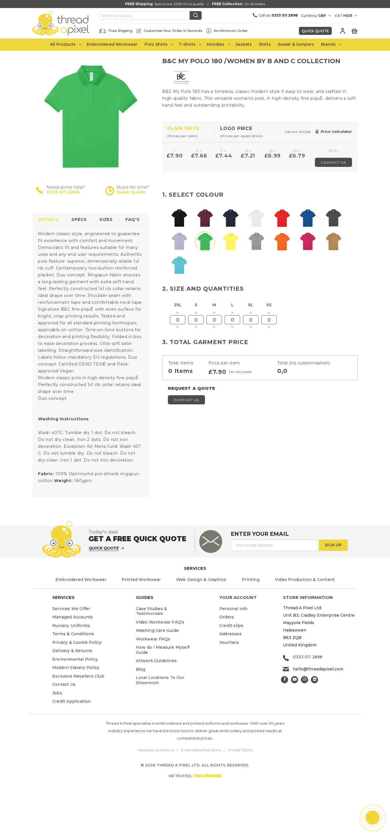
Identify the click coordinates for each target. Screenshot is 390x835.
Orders (226, 617)
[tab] (188, 132)
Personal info (233, 608)
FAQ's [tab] (132, 219)
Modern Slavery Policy (75, 667)
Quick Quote (315, 31)
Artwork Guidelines (156, 660)
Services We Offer (71, 608)
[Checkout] (354, 30)
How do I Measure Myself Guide (163, 650)
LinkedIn (314, 679)
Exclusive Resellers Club (78, 676)
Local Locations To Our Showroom (160, 680)
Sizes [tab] (106, 219)
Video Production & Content (305, 579)
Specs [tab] (79, 219)
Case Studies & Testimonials (151, 611)
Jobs (57, 693)
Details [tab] (49, 219)
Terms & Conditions (73, 633)
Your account (238, 597)
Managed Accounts (72, 617)
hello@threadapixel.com (318, 669)
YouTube (294, 679)
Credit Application (71, 701)
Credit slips (231, 625)
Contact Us (333, 162)
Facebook (284, 679)
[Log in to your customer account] (342, 30)
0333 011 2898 (63, 192)
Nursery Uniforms (71, 625)
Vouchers (229, 642)
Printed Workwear (141, 579)
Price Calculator (336, 131)
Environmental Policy (75, 659)
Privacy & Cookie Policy (77, 642)
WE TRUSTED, (195, 776)
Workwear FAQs (153, 639)
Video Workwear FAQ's (160, 622)
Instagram (304, 679)
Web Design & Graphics (201, 579)
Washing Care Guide (157, 630)
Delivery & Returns (72, 650)
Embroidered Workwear (80, 579)
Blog (141, 669)
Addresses (230, 633)
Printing (251, 579)
